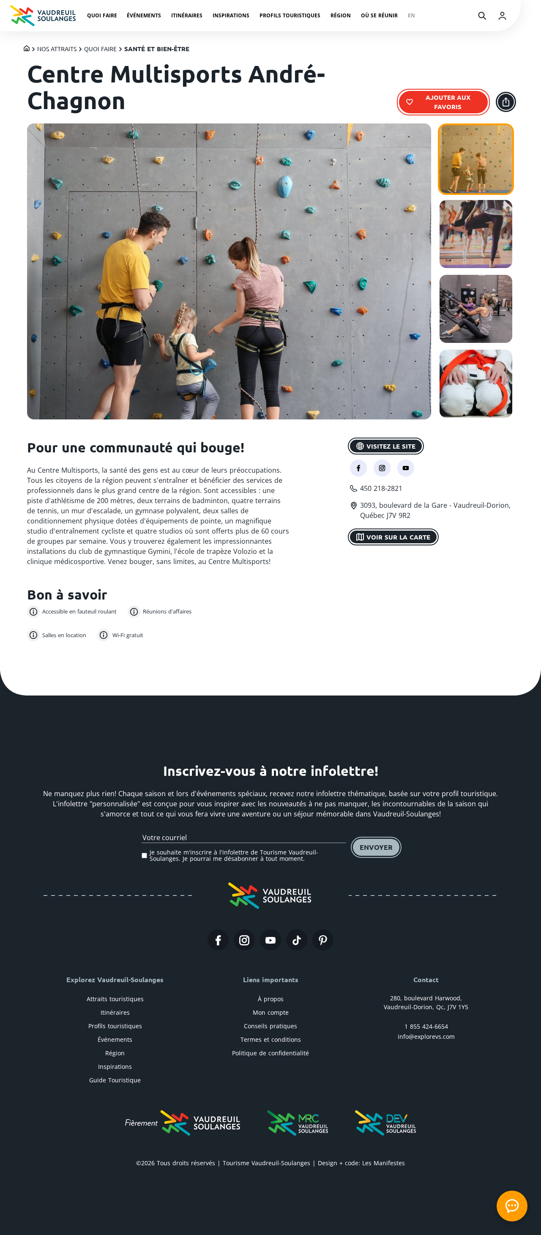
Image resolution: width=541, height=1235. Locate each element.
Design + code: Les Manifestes (361, 1163)
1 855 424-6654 (426, 1026)
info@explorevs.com (426, 1036)
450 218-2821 (381, 488)
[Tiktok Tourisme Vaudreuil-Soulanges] (297, 939)
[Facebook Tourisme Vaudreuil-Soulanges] (218, 939)
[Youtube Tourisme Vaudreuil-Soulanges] (270, 939)
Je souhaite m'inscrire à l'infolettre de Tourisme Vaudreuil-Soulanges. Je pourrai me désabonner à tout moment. (234, 855)
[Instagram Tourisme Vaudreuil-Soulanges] (244, 939)
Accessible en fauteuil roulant (79, 611)
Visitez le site (390, 445)
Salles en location (64, 635)
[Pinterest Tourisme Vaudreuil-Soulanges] (323, 939)
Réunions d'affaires (167, 611)
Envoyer (376, 847)
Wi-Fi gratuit (127, 635)
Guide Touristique (115, 1080)
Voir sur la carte (398, 536)
